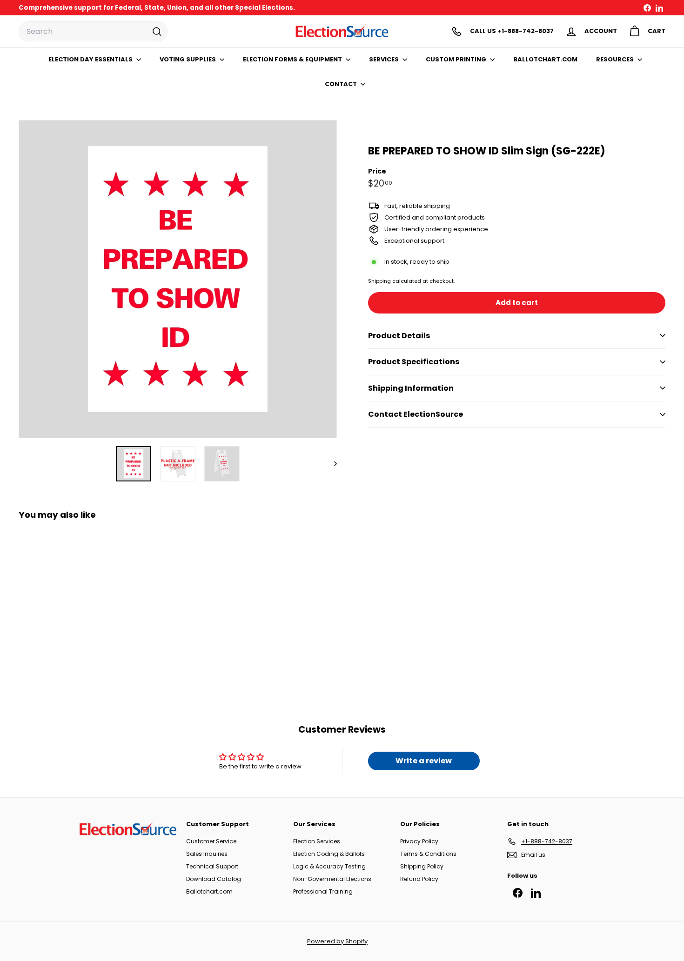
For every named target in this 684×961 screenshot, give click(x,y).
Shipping (379, 280)
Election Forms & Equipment (293, 59)
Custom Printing (457, 59)
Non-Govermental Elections (332, 879)
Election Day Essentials (91, 59)
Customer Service (211, 841)
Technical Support (212, 866)
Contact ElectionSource (415, 414)
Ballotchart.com (209, 891)
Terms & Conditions (428, 854)
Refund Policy (419, 879)
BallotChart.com (545, 59)
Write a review (424, 760)
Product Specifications (413, 361)
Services (384, 59)
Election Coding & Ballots (329, 854)
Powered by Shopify (337, 941)
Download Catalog (213, 879)
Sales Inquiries (207, 854)
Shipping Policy (421, 866)
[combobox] (93, 31)
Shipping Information (411, 388)
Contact (341, 84)
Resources (615, 59)
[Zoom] (177, 279)
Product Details (399, 335)
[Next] (331, 463)
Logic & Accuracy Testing (329, 866)
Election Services (316, 841)
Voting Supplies (188, 59)
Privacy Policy (419, 841)
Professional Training (323, 891)
